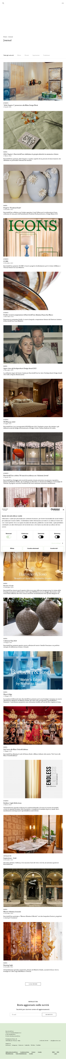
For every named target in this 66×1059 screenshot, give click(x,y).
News (19, 55)
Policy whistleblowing (21, 1053)
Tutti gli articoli (8, 55)
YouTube (38, 1045)
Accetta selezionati (33, 548)
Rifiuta (12, 548)
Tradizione (46, 55)
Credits (31, 1053)
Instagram (14, 1045)
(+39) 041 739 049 (44, 1040)
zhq (55, 1053)
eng (53, 1052)
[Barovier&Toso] (33, 4)
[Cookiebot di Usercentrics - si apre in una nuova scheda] (52, 509)
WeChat (33, 1045)
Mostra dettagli (56, 543)
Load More (33, 984)
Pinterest (21, 1045)
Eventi (27, 55)
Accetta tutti (54, 548)
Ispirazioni (36, 55)
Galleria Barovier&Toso (12, 1052)
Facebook (8, 1045)
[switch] (24, 536)
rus (58, 1052)
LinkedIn (27, 1045)
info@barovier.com (55, 1040)
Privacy (33, 1052)
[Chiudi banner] (63, 509)
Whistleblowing (9, 1053)
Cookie (40, 1052)
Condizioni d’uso (24, 1052)
